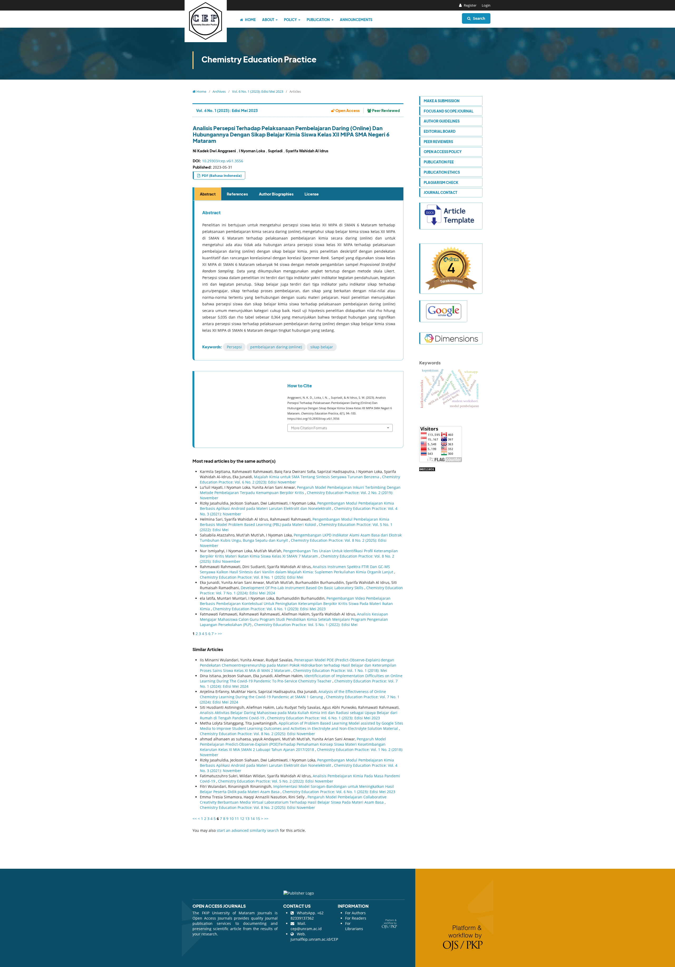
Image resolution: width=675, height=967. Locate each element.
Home (250, 19)
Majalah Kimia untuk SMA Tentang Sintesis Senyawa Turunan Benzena (317, 476)
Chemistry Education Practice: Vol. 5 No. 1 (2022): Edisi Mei (306, 624)
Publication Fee (439, 162)
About (268, 19)
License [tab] (312, 194)
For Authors (355, 912)
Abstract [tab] (208, 194)
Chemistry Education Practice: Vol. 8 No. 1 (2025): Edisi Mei (251, 577)
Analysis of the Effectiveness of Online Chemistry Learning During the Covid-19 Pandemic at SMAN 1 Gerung (293, 694)
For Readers (355, 918)
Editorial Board (440, 131)
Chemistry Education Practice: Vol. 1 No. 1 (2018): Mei (340, 670)
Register (469, 5)
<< (194, 818)
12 (242, 818)
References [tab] (237, 194)
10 (231, 818)
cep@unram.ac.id (306, 928)
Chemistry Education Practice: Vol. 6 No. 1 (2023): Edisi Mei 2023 (269, 608)
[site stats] (427, 468)
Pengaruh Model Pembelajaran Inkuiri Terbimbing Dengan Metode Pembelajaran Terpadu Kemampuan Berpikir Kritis (300, 490)
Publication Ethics (442, 172)
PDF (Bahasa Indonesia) (221, 175)
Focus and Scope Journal (448, 111)
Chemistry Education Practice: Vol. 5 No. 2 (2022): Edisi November (275, 781)
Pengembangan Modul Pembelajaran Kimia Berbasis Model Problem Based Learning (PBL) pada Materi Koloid (294, 522)
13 (247, 818)
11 (237, 818)
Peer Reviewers (438, 141)
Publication (318, 19)
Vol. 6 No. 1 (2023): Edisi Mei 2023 (257, 91)
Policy (290, 19)
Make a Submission (442, 101)
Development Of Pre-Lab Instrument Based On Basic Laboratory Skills (302, 587)
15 (258, 818)
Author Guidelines (442, 121)
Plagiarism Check (441, 182)
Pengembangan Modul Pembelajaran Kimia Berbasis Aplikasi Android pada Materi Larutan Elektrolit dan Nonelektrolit (297, 506)
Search (478, 18)
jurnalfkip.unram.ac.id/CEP (314, 939)
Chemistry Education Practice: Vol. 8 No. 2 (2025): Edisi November (257, 733)
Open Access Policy (443, 151)
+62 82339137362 (307, 915)
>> (220, 633)
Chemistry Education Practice (258, 59)
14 (252, 818)
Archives (219, 91)
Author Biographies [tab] (276, 194)
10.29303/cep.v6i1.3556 (222, 160)
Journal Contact (440, 192)
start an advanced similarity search (248, 830)
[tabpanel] (298, 280)
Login (486, 5)
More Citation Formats (309, 428)
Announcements (356, 19)
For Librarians (354, 926)
